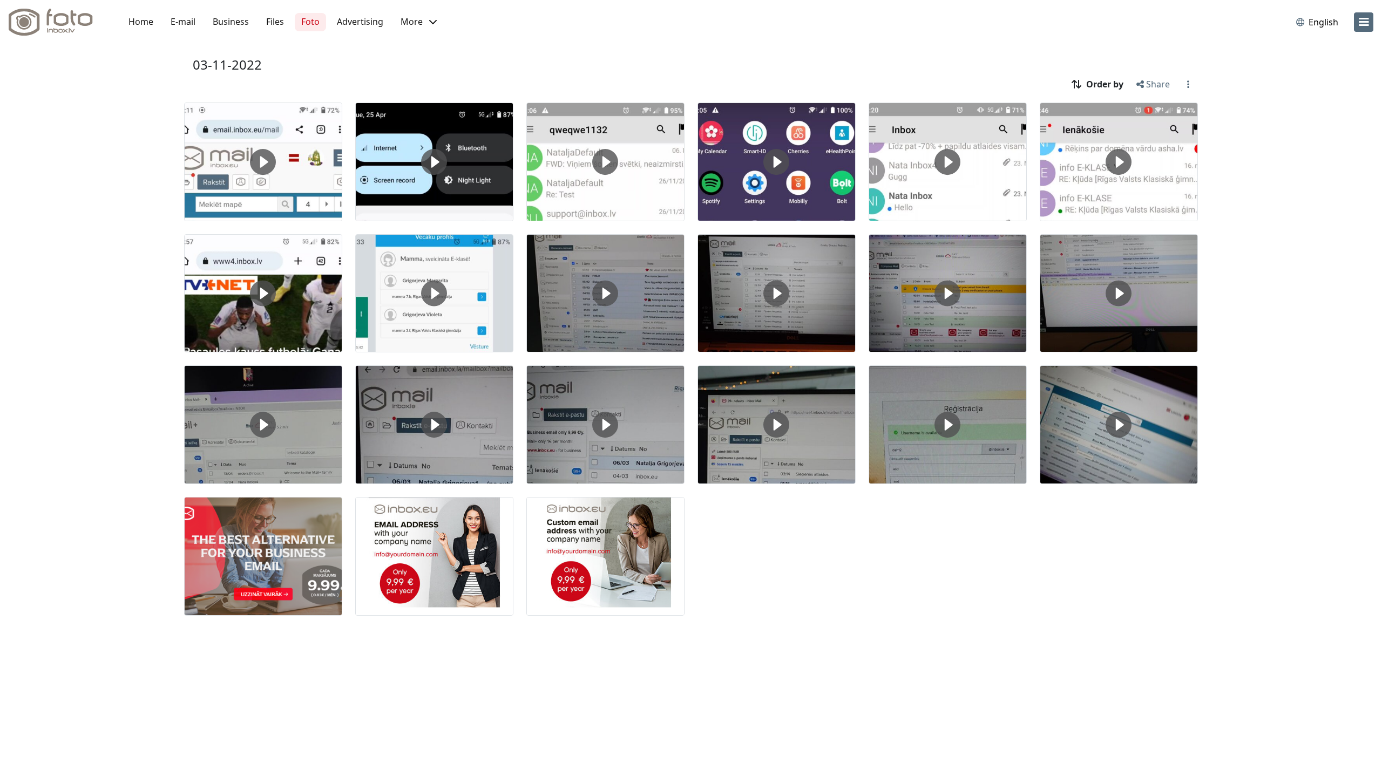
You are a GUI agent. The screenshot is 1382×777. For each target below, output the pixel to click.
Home (140, 22)
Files (275, 22)
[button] (418, 22)
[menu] (1363, 22)
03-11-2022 (227, 64)
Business (231, 22)
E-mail (183, 22)
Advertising (360, 22)
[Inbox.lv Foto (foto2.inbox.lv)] (57, 22)
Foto (310, 22)
